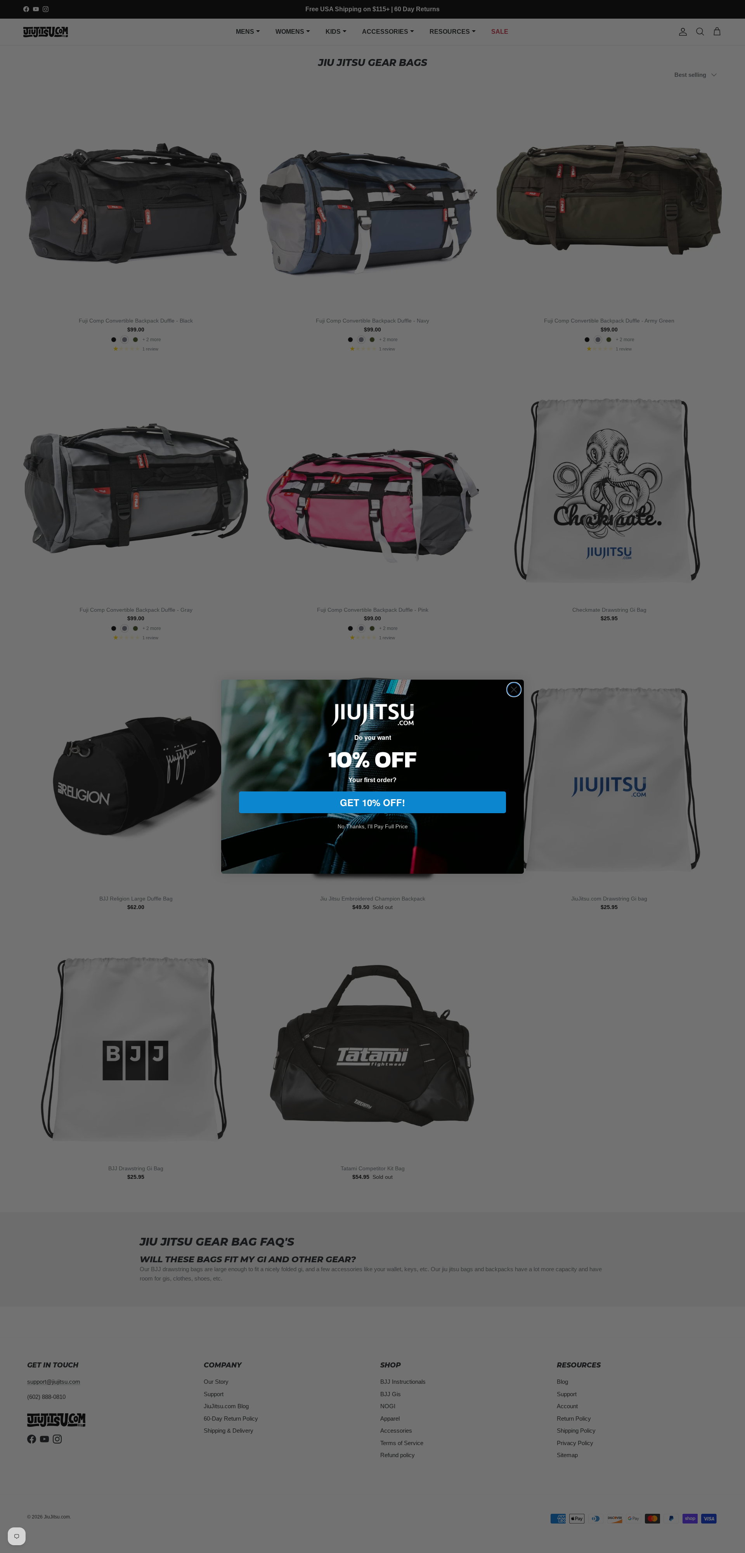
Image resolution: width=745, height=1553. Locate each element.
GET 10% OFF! (372, 802)
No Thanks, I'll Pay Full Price (373, 826)
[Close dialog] (514, 689)
